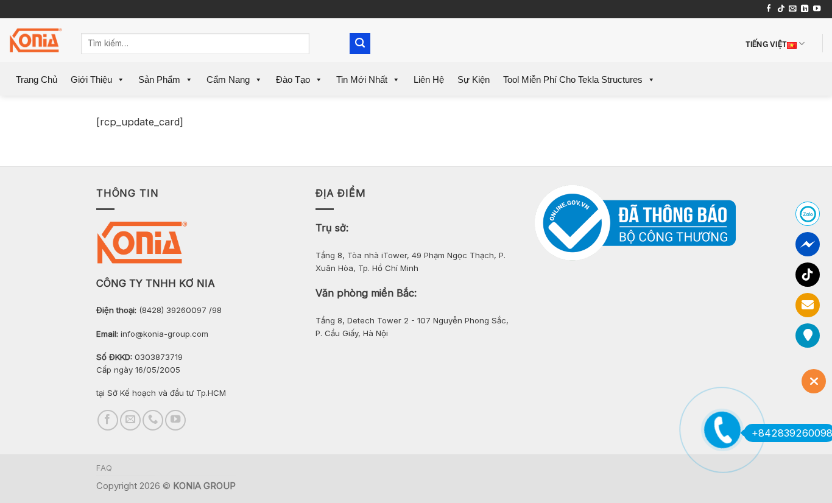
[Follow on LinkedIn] (804, 9)
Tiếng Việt (767, 43)
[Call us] (153, 420)
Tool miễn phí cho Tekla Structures (573, 79)
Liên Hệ (429, 79)
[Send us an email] (792, 9)
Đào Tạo (293, 79)
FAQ (104, 468)
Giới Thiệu (91, 79)
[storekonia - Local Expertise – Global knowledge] (36, 40)
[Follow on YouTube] (816, 9)
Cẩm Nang (228, 79)
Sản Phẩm (159, 79)
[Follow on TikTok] (780, 9)
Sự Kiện (473, 79)
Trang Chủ (36, 79)
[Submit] (360, 43)
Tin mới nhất (361, 79)
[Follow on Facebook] (768, 9)
